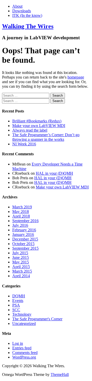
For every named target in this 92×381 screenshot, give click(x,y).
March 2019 (22, 207)
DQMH (18, 296)
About (17, 6)
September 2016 (25, 221)
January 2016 (23, 234)
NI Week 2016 (24, 144)
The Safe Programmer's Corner (37, 319)
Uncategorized (24, 323)
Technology (21, 314)
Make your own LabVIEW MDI (38, 125)
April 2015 (21, 266)
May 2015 (20, 262)
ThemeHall (60, 374)
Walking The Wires (27, 26)
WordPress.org (24, 357)
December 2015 (25, 239)
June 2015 (20, 257)
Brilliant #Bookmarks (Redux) (36, 121)
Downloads (21, 11)
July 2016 (20, 225)
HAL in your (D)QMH (54, 173)
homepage (75, 77)
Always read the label (29, 130)
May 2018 (20, 211)
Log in (17, 343)
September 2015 (25, 248)
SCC (16, 310)
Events (17, 300)
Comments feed (25, 352)
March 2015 (22, 271)
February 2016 (24, 230)
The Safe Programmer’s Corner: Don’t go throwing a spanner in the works (45, 137)
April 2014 (21, 276)
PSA (16, 305)
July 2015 (20, 253)
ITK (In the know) (27, 15)
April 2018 (21, 216)
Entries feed (21, 348)
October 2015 (23, 244)
